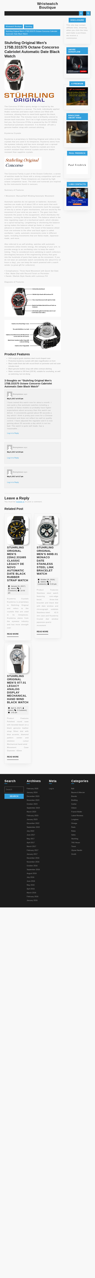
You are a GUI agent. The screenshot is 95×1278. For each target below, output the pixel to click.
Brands (74, 796)
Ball (72, 789)
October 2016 (32, 866)
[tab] (81, 13)
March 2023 (31, 812)
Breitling (74, 800)
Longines (74, 819)
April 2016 (31, 889)
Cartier (74, 804)
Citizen (74, 808)
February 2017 (32, 850)
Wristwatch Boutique (47, 5)
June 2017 (31, 835)
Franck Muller (76, 812)
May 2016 (31, 885)
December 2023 (33, 796)
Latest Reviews (77, 816)
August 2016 (32, 873)
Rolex (73, 831)
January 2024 (32, 792)
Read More (13, 635)
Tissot (73, 846)
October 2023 (32, 804)
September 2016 (33, 869)
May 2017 (31, 839)
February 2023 (32, 816)
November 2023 (33, 800)
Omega (74, 823)
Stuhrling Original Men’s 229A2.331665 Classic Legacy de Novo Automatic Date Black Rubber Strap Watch (17, 564)
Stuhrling (28, 26)
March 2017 (31, 846)
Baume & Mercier (78, 792)
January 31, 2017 (18, 586)
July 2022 (30, 831)
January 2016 (32, 900)
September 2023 (33, 808)
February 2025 (32, 789)
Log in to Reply (13, 433)
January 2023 (32, 819)
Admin (13, 588)
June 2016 (31, 881)
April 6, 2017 (16, 708)
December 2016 (33, 858)
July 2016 (30, 877)
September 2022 (33, 827)
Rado (73, 827)
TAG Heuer (75, 843)
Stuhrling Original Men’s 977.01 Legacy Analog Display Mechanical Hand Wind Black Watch (17, 689)
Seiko (73, 835)
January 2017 (32, 854)
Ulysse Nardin (76, 850)
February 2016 (32, 896)
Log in (51, 789)
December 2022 (33, 823)
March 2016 (31, 893)
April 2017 (31, 843)
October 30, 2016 (47, 579)
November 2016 (33, 862)
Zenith (73, 854)
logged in (20, 502)
